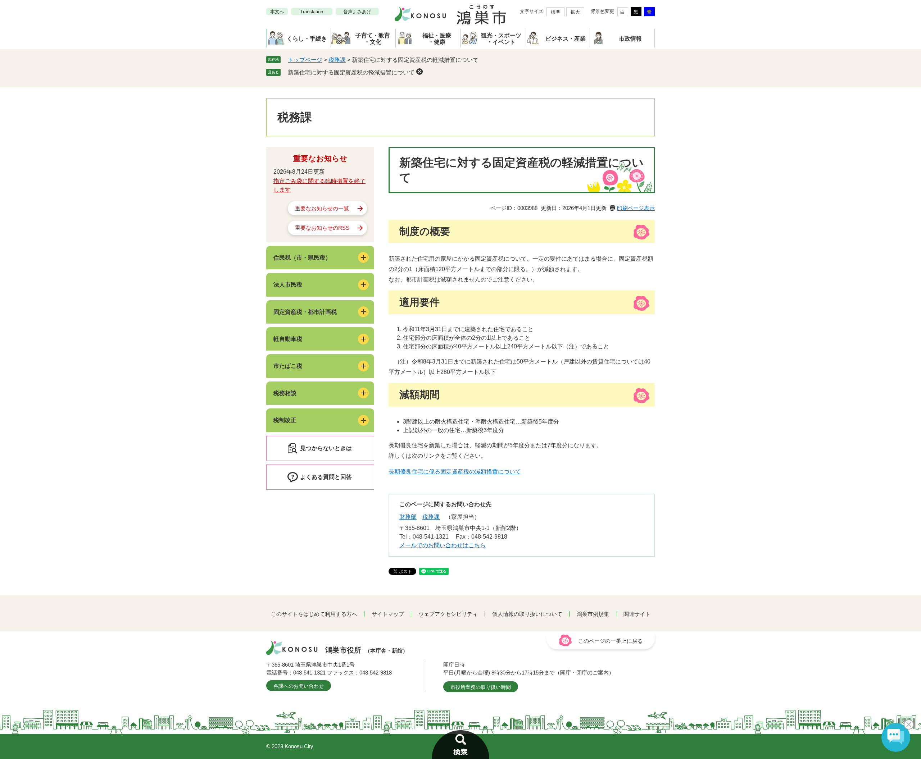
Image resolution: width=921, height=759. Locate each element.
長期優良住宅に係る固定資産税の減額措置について (455, 471)
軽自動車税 (287, 339)
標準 (555, 12)
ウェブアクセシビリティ (448, 614)
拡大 (575, 12)
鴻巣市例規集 (593, 614)
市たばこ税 (287, 366)
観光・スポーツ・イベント (501, 38)
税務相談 (284, 393)
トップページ (305, 60)
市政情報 (630, 39)
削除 (419, 71)
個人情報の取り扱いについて (527, 614)
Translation (311, 11)
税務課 (337, 60)
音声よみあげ (357, 11)
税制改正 (284, 420)
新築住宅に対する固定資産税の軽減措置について (351, 72)
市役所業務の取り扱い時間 (480, 687)
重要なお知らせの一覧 (322, 208)
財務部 (408, 517)
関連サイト (636, 614)
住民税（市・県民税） (302, 258)
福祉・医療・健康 (436, 38)
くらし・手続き (307, 39)
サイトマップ (388, 614)
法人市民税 (287, 285)
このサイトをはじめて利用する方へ (314, 614)
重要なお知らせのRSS (322, 228)
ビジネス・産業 (565, 39)
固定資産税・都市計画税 (305, 312)
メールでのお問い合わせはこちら (442, 545)
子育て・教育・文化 (372, 38)
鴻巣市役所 (366, 650)
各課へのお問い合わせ (298, 686)
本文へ (277, 11)
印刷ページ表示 (636, 208)
